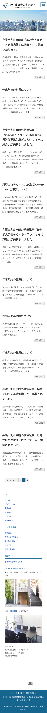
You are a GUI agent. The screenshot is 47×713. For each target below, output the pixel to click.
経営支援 (8, 545)
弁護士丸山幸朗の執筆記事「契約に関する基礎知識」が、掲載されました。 (22, 394)
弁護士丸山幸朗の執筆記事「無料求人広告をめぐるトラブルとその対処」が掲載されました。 (23, 234)
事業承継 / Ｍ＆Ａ (11, 537)
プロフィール (10, 504)
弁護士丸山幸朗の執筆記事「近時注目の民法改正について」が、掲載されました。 (22, 440)
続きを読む (39, 77)
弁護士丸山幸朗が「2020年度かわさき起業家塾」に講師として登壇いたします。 (22, 44)
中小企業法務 (10, 549)
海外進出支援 (10, 541)
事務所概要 (9, 520)
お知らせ (8, 512)
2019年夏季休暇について (17, 316)
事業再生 (8, 533)
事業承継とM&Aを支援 (13, 562)
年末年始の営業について (17, 89)
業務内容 (8, 508)
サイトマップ (10, 516)
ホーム (7, 500)
